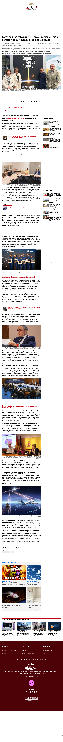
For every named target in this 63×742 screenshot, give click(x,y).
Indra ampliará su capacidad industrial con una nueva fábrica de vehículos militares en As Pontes (26, 51)
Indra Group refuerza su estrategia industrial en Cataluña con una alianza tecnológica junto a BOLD (27, 53)
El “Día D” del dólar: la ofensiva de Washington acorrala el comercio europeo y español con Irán (55, 218)
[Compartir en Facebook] (26, 101)
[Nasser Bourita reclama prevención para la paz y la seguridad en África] (46, 146)
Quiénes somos (20, 659)
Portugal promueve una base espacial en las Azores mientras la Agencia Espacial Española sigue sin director (23, 207)
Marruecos (4, 650)
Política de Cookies (27, 659)
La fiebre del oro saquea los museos (55, 134)
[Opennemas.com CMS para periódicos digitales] (31, 699)
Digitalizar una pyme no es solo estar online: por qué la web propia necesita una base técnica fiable (54, 633)
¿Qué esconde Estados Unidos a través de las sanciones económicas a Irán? (55, 195)
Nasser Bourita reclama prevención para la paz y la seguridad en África (55, 146)
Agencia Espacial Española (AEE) (15, 118)
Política (12, 648)
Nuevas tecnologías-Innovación (15, 655)
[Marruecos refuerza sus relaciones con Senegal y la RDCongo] (46, 129)
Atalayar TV (24, 650)
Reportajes (4, 653)
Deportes (13, 653)
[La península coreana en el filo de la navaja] (46, 212)
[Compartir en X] (29, 101)
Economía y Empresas (6, 648)
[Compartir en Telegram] (34, 101)
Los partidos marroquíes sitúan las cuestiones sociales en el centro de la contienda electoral (55, 140)
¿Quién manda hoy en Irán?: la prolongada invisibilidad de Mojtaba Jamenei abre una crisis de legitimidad (55, 124)
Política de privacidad (36, 659)
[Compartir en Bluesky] (31, 101)
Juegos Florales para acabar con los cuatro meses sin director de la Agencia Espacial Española (23, 137)
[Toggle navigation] (4, 6)
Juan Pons (4, 97)
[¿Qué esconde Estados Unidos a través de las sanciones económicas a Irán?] (46, 194)
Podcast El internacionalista (28, 653)
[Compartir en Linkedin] (37, 101)
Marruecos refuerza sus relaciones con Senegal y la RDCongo (55, 129)
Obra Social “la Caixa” (47, 648)
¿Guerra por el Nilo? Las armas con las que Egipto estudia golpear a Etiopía (55, 200)
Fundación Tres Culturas (47, 650)
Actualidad (13, 650)
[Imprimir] (24, 101)
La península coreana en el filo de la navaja (55, 212)
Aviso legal (44, 659)
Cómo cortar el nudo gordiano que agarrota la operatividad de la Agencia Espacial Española (23, 308)
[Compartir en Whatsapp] (39, 101)
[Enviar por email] (21, 101)
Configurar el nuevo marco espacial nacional (16, 107)
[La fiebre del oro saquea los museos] (46, 134)
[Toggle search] (59, 6)
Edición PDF (24, 648)
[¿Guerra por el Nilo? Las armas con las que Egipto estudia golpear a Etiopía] (46, 199)
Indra (44, 653)
